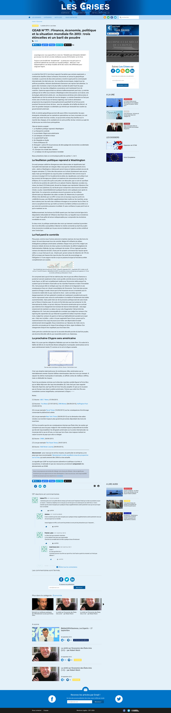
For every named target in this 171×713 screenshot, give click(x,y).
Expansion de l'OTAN (130, 145)
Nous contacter (36, 710)
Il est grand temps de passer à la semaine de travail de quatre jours (130, 504)
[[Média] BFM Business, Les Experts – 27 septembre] (45, 634)
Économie (39, 21)
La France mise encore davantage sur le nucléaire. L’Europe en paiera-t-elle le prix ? (131, 103)
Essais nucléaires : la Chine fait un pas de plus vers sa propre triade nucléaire (131, 492)
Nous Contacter (71, 17)
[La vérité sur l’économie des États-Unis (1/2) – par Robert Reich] (45, 674)
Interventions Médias (81, 640)
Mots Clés (58, 17)
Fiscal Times (50, 410)
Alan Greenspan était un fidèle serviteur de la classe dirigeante (131, 127)
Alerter (51, 510)
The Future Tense (52, 443)
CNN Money (62, 404)
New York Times (51, 416)
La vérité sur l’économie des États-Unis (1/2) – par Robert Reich (76, 669)
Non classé (127, 513)
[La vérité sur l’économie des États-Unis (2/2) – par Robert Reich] (45, 654)
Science (126, 111)
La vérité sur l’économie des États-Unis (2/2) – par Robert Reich (76, 649)
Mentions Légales (82, 710)
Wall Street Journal (46, 447)
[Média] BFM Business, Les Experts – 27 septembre (76, 629)
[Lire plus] (60, 476)
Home (33, 21)
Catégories (48, 17)
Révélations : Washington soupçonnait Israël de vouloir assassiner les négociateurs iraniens (131, 517)
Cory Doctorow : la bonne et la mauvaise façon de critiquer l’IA (131, 115)
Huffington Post (82, 404)
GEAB (36, 41)
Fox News (44, 404)
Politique (126, 123)
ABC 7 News (44, 400)
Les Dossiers (36, 17)
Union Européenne (129, 157)
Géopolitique (128, 99)
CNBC (42, 438)
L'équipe (46, 710)
